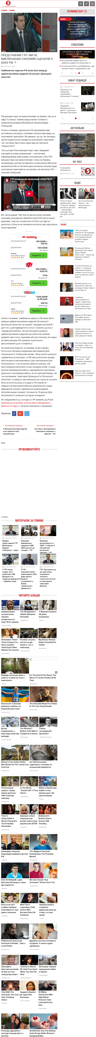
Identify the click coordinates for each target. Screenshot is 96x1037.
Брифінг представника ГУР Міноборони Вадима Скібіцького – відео (10, 545)
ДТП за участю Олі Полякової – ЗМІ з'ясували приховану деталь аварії (83, 360)
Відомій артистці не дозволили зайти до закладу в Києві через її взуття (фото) (85, 286)
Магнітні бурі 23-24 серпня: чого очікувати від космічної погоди (84, 373)
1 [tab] (71, 73)
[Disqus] (29, 485)
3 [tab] (79, 73)
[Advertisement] (29, 273)
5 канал (53, 50)
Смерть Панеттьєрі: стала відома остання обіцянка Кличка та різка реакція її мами (84, 332)
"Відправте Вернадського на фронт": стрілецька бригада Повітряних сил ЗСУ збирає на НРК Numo (68, 111)
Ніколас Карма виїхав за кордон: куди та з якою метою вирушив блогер (84, 346)
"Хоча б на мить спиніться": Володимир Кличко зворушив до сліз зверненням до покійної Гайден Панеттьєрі (84, 236)
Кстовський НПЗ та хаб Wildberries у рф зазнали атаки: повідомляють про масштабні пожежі (78, 68)
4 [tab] (83, 73)
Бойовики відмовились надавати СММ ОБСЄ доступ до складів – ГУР (27, 545)
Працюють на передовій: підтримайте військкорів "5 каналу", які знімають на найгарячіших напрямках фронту (69, 96)
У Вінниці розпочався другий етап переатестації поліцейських (15, 431)
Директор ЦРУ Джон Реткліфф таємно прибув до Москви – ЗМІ (83, 318)
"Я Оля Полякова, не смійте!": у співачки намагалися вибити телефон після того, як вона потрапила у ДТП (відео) (84, 271)
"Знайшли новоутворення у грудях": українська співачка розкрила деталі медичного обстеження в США (83, 303)
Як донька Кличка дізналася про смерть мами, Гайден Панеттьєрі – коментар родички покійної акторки (84, 253)
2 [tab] (75, 73)
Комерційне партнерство (65, 169)
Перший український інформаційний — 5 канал (8, 4)
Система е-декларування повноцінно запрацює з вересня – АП (44, 431)
